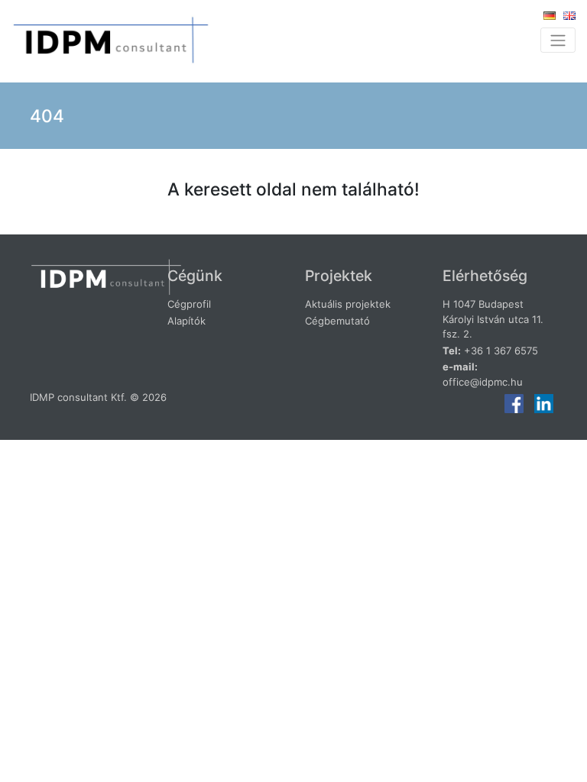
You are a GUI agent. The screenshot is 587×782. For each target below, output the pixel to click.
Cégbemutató (337, 321)
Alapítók (186, 321)
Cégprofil (189, 304)
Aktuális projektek (348, 304)
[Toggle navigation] (558, 40)
